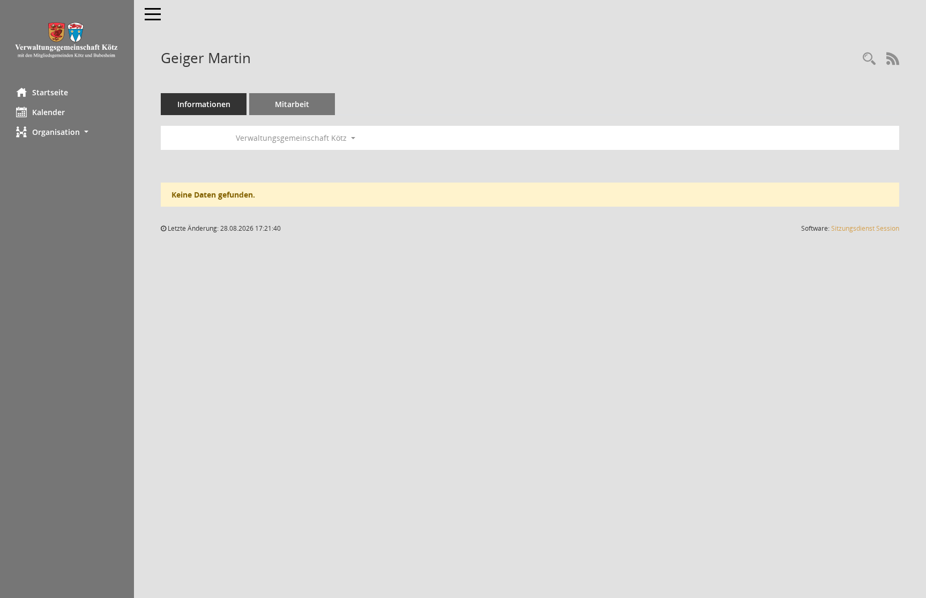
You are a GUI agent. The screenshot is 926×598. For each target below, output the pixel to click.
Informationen (203, 104)
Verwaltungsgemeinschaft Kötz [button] (292, 138)
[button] (67, 132)
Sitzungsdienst (865, 228)
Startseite (50, 92)
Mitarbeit (292, 104)
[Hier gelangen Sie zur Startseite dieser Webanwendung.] (67, 40)
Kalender (48, 112)
